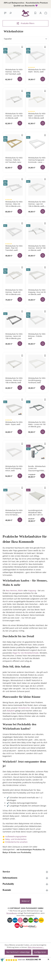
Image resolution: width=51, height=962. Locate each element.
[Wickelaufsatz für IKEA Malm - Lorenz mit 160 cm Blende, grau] (37, 407)
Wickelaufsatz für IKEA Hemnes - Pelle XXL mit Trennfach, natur (13, 160)
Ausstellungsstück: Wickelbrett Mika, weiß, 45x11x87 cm (35, 512)
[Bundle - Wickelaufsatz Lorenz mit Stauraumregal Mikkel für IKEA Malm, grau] (37, 451)
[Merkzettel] (35, 13)
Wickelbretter (24, 708)
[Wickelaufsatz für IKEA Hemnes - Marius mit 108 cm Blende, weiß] (14, 363)
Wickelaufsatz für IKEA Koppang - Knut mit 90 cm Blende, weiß (37, 292)
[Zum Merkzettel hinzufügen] (22, 47)
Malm (20, 590)
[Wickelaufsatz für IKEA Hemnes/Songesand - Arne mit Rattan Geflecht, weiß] (14, 495)
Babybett (11, 710)
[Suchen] (10, 13)
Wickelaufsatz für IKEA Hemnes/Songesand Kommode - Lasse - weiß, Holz (36, 160)
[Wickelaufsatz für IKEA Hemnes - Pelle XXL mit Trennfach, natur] (14, 142)
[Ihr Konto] (40, 13)
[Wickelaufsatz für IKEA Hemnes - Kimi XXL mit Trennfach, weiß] (14, 54)
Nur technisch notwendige (18, 952)
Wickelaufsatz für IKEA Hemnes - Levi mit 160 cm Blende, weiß (13, 115)
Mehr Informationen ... (36, 947)
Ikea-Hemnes (11, 590)
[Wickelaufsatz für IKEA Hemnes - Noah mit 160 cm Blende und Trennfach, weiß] (14, 275)
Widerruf (25, 901)
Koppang (32, 590)
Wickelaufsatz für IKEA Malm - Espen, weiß (13, 423)
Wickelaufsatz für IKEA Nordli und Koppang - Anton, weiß (13, 468)
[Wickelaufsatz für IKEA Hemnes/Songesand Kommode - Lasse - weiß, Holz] (37, 142)
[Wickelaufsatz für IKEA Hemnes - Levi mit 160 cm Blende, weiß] (14, 98)
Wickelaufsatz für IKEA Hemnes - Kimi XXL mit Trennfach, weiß (13, 71)
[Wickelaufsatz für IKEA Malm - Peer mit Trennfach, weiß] (14, 231)
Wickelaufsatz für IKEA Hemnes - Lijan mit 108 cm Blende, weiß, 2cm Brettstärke (36, 204)
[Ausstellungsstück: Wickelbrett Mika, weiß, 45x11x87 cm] (37, 495)
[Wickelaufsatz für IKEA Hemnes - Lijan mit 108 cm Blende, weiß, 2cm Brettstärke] (37, 186)
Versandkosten (11, 913)
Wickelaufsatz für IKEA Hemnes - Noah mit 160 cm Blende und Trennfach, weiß (13, 292)
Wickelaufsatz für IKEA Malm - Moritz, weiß (36, 70)
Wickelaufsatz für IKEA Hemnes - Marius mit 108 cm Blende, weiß (13, 380)
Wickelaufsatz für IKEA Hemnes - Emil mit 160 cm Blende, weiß (37, 248)
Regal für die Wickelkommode (26, 653)
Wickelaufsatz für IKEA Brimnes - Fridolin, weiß (36, 336)
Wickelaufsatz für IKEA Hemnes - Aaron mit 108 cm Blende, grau (13, 336)
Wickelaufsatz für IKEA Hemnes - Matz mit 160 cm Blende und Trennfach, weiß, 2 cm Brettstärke (13, 204)
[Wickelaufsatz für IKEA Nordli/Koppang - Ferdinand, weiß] (37, 363)
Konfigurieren (40, 952)
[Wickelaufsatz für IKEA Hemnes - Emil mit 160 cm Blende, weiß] (37, 231)
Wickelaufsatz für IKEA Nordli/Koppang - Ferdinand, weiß (36, 380)
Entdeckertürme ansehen (16, 842)
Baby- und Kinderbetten (16, 839)
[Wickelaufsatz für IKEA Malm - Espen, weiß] (14, 407)
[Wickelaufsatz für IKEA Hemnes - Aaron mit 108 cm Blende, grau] (14, 319)
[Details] (20, 123)
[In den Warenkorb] (20, 79)
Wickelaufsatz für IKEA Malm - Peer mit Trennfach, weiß (13, 248)
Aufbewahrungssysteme (16, 836)
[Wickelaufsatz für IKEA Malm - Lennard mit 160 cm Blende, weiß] (37, 98)
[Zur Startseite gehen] (25, 14)
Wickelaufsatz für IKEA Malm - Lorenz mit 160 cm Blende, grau (37, 424)
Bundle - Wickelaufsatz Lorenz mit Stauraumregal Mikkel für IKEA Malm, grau (37, 468)
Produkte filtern (27, 23)
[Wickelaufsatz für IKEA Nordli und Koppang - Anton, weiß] (14, 451)
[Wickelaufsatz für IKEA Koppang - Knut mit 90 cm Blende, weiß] (37, 275)
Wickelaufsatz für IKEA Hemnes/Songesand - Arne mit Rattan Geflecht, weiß (13, 512)
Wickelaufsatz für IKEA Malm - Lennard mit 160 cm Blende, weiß (36, 115)
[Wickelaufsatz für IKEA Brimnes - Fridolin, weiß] (37, 319)
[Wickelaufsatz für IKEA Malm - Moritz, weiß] (37, 54)
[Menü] (5, 13)
